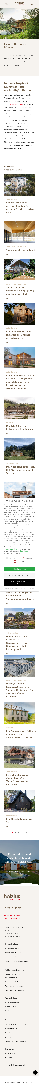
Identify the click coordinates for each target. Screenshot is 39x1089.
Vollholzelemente (17, 104)
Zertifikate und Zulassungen (16, 990)
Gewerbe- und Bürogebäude (16, 961)
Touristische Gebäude (13, 957)
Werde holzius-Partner (14, 1033)
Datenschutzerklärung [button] (21, 588)
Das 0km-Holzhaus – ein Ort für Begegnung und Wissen (20, 470)
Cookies (8, 1058)
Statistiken (28, 558)
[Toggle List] (31, 166)
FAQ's (7, 1011)
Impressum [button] (31, 588)
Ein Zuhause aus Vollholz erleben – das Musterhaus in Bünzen (21, 734)
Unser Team (10, 1020)
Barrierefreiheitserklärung (25, 1082)
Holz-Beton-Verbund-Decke (16, 982)
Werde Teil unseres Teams (15, 1024)
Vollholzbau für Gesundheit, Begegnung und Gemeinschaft (20, 291)
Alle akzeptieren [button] (19, 569)
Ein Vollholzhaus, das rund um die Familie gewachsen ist (18, 335)
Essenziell (12, 558)
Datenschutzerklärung (11, 549)
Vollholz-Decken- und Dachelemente (13, 975)
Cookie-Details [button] (9, 588)
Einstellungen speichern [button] (19, 575)
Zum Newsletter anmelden (15, 1041)
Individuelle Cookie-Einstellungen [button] (19, 583)
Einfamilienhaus (11, 944)
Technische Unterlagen (14, 986)
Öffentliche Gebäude (13, 952)
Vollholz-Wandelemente (14, 970)
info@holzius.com (14, 936)
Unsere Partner (11, 1028)
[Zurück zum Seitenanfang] (35, 1072)
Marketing (20, 561)
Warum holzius (11, 998)
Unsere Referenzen (12, 1002)
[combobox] (16, 166)
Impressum (9, 1049)
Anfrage (8, 1037)
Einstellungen (24, 551)
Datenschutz (10, 1053)
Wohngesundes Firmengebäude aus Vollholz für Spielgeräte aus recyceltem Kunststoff (20, 690)
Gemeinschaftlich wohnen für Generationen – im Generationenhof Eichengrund (17, 643)
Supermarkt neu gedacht (20, 250)
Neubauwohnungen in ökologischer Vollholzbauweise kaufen (20, 595)
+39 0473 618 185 (14, 933)
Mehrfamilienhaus (12, 948)
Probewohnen (10, 1007)
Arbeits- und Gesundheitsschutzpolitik (15, 1063)
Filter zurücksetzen (13, 170)
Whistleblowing (9, 1082)
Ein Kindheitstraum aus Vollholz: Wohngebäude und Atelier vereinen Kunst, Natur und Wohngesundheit (20, 382)
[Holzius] (19, 3)
